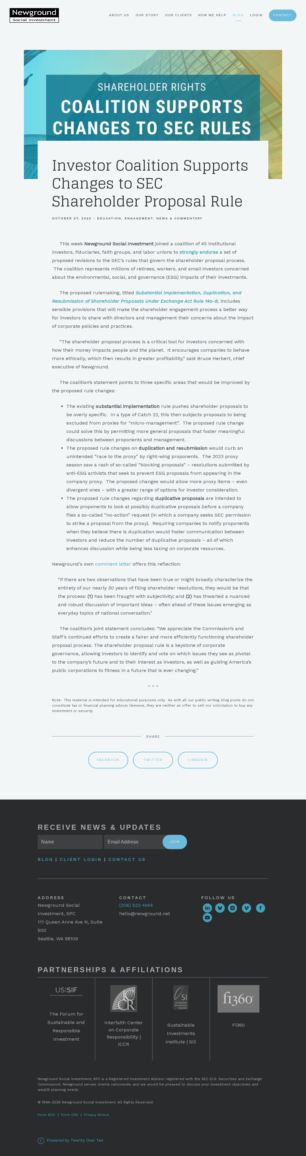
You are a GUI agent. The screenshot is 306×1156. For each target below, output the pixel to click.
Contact (282, 15)
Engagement (139, 218)
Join (175, 842)
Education (109, 218)
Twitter (153, 760)
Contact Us (127, 859)
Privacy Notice (96, 1115)
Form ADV (46, 1115)
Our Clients (178, 15)
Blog (238, 15)
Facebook (108, 760)
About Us (119, 15)
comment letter (113, 564)
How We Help (212, 15)
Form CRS (69, 1115)
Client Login (81, 859)
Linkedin (198, 760)
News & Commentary (179, 218)
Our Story (147, 15)
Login (256, 15)
